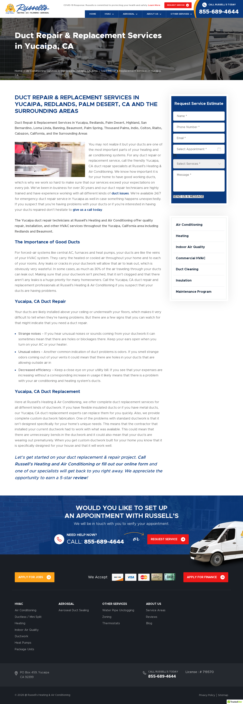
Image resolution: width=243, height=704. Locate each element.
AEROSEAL (66, 604)
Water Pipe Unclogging (118, 610)
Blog (149, 623)
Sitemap (223, 695)
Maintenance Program (194, 291)
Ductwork (21, 636)
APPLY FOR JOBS (30, 577)
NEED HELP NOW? (82, 535)
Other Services (180, 14)
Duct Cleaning (187, 269)
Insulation (184, 280)
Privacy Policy (207, 695)
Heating (182, 236)
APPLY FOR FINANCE (202, 577)
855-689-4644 (219, 12)
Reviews (151, 617)
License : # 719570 (200, 672)
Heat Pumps (23, 642)
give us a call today (87, 210)
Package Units (24, 649)
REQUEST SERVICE (175, 5)
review (80, 478)
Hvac (108, 14)
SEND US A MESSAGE (188, 196)
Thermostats (111, 623)
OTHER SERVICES (114, 604)
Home (92, 14)
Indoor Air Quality (190, 247)
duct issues (120, 193)
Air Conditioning (189, 224)
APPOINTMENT (100, 516)
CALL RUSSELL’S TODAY (222, 5)
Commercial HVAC (190, 258)
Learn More (154, 5)
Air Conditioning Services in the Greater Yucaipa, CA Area (61, 70)
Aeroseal (128, 14)
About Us (152, 14)
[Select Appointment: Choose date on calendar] (175, 155)
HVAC (19, 604)
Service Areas (155, 610)
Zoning (106, 617)
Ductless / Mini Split (28, 617)
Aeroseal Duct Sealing (74, 610)
